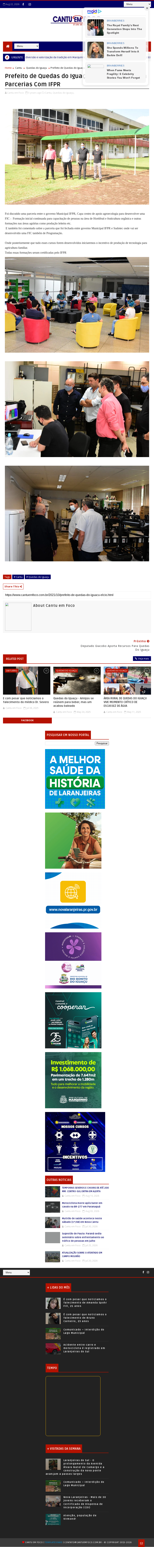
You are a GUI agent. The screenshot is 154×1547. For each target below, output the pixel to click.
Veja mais (143, 658)
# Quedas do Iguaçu (37, 577)
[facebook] (23, 4)
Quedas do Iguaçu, (63, 92)
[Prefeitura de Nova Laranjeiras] (73, 900)
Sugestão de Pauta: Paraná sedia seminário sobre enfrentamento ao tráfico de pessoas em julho (83, 1237)
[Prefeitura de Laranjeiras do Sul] (75, 778)
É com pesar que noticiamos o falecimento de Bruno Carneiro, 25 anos (85, 1318)
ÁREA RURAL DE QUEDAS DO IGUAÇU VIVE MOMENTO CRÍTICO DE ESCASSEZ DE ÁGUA (125, 702)
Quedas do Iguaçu (36, 67)
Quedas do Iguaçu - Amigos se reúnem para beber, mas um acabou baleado (73, 702)
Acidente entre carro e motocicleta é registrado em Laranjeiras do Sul (84, 1348)
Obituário (11, 670)
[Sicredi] (73, 840)
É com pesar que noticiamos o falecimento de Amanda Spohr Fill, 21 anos (85, 1303)
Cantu (62, 57)
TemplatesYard (53, 1542)
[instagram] (29, 4)
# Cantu (18, 577)
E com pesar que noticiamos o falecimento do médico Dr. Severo (26, 700)
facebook (27, 720)
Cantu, (48, 92)
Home (8, 67)
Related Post (15, 659)
